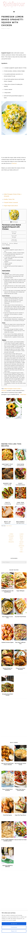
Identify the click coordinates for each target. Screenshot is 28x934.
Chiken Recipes (9, 525)
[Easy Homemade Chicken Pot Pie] (20, 753)
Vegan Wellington (20, 590)
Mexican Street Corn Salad (20, 839)
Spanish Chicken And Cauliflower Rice (7, 669)
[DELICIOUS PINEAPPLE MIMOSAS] (7, 855)
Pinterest (14, 163)
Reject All (14, 931)
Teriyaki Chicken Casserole (11, 202)
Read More (23, 394)
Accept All (14, 923)
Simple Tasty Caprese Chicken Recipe (20, 790)
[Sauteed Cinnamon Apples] (7, 632)
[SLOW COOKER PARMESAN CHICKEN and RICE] (7, 829)
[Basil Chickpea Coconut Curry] (7, 606)
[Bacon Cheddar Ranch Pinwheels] (7, 779)
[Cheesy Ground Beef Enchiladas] (20, 658)
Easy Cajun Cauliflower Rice (20, 643)
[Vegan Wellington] (20, 580)
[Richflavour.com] (14, 7)
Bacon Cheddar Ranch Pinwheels (8, 790)
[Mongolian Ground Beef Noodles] (7, 684)
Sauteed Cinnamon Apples (8, 642)
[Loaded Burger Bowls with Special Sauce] (7, 580)
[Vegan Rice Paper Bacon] (20, 805)
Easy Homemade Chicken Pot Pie (20, 764)
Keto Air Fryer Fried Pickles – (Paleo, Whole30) (7, 764)
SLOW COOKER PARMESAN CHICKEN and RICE (7, 840)
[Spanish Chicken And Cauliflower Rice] (7, 658)
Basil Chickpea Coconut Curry (7, 617)
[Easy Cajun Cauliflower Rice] (20, 632)
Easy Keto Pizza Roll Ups (20, 616)
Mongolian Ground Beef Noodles (7, 694)
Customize (14, 927)
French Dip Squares (7, 815)
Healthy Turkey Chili (9, 199)
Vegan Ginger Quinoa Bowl (11, 205)
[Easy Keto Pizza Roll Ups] (20, 606)
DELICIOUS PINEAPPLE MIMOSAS (8, 866)
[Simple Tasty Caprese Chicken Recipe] (20, 779)
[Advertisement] (14, 41)
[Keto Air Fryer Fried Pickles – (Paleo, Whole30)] (7, 753)
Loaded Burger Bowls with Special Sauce (7, 591)
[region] (14, 922)
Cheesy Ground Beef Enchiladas (20, 669)
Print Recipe (15, 222)
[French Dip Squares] (7, 805)
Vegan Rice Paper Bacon (20, 815)
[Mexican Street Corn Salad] (20, 829)
